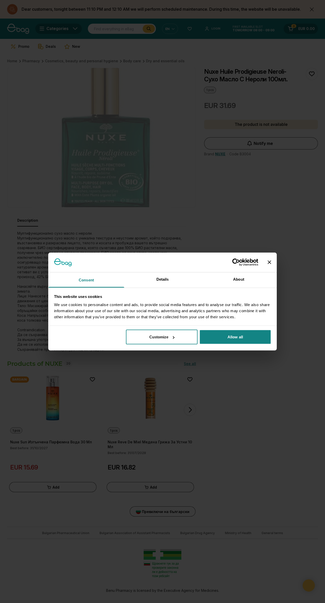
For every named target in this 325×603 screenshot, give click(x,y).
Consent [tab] (86, 280)
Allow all (235, 337)
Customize (159, 337)
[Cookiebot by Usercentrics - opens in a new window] (236, 262)
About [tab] (238, 279)
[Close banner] (269, 262)
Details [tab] (162, 279)
